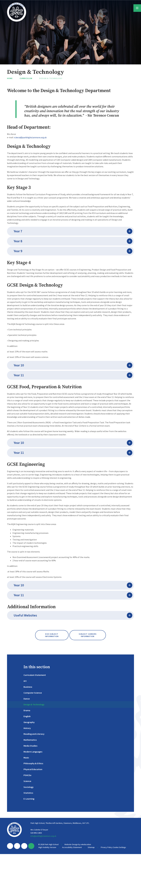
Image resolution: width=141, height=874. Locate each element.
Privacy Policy (106, 847)
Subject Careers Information (88, 635)
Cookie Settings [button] (119, 847)
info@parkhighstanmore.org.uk (43, 836)
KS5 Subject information (52, 635)
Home (10, 78)
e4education (86, 844)
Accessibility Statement (72, 847)
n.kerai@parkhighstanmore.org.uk (30, 137)
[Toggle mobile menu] (137, 8)
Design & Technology (50, 78)
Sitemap (91, 847)
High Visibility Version (47, 847)
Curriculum (26, 78)
